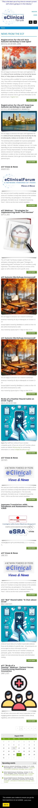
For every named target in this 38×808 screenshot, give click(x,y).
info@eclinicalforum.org (22, 449)
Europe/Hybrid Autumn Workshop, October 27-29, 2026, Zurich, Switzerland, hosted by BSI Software (19, 780)
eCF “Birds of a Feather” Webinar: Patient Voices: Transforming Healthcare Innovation (17, 668)
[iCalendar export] (33, 763)
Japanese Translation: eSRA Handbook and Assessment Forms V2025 (17, 506)
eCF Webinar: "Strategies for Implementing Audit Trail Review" (17, 211)
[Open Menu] (35, 22)
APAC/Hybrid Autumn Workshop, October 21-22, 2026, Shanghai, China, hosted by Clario (19, 773)
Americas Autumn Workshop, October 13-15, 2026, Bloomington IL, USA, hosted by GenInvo (19, 767)
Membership (16, 447)
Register (34, 11)
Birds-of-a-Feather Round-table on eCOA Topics (17, 400)
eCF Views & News (9, 167)
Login (35, 15)
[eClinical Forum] (13, 16)
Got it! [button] (6, 805)
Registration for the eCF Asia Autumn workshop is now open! (16, 40)
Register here (14, 97)
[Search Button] (30, 22)
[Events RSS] (35, 763)
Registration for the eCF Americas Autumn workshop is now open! (17, 106)
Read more (31, 100)
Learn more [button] (27, 800)
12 (14, 748)
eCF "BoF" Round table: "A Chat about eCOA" (19, 601)
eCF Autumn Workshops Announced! (18, 277)
